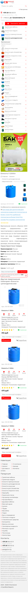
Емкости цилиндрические (11, 179)
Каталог (12, 176)
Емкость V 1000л (7, 426)
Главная (5, 176)
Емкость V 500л (7, 368)
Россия (24, 315)
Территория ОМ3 (6, 20)
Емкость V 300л (7, 310)
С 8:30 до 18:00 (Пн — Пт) (9, 15)
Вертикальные (7, 181)
